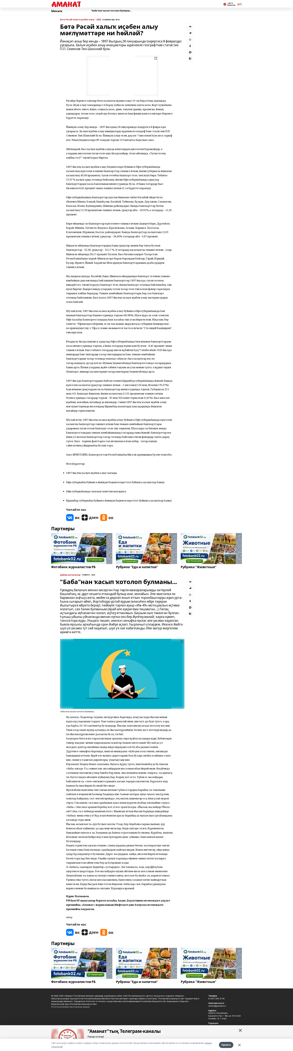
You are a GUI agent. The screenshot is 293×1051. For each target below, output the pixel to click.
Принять (226, 1044)
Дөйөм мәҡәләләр (70, 575)
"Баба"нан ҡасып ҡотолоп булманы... (111, 10)
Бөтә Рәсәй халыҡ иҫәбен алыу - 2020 (80, 19)
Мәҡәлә (56, 11)
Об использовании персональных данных (70, 1007)
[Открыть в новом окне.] (73, 517)
